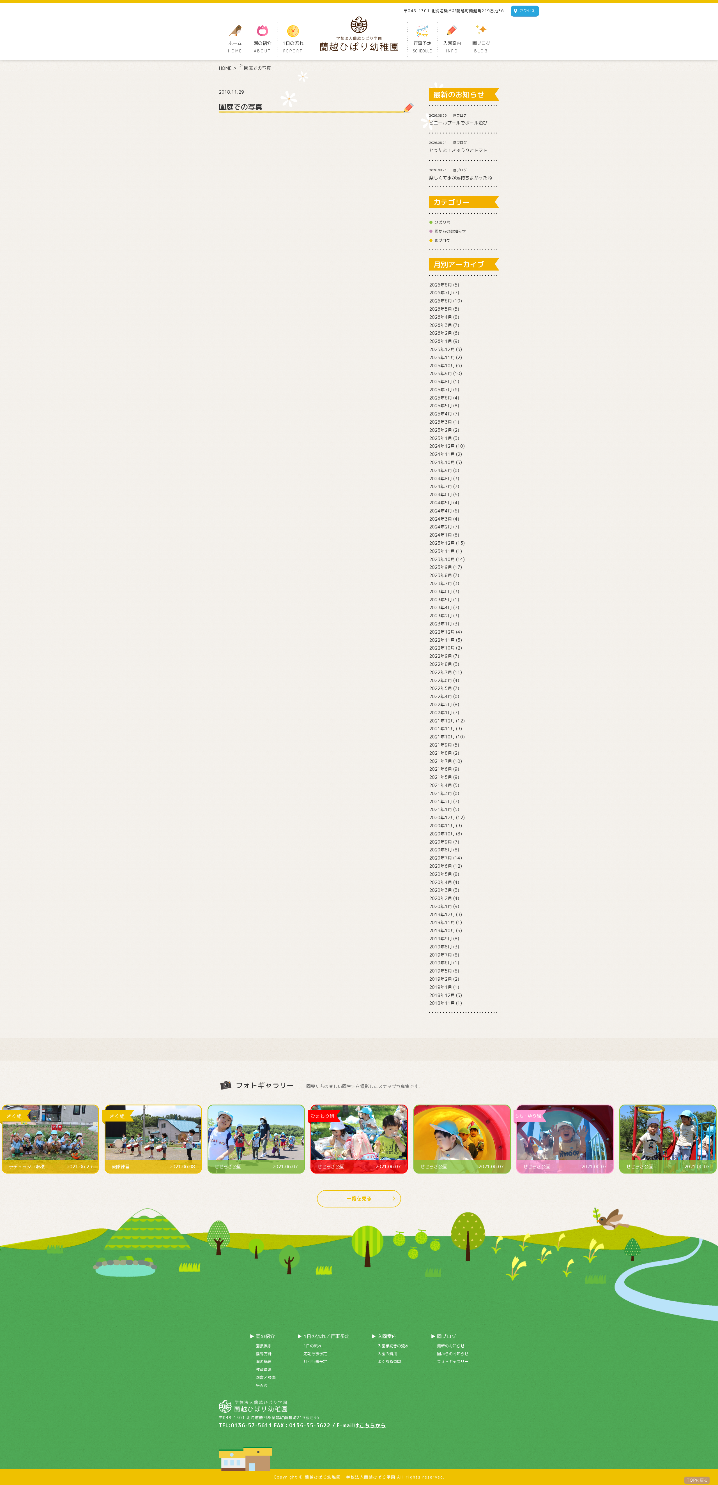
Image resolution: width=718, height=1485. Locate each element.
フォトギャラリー (452, 1361)
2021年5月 (440, 777)
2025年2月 (440, 430)
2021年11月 (442, 729)
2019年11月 (442, 922)
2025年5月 (440, 406)
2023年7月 (440, 583)
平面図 (262, 1385)
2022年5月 (440, 688)
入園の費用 (387, 1353)
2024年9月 (440, 470)
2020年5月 (440, 874)
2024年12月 (442, 446)
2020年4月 (440, 882)
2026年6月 (440, 301)
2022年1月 (440, 713)
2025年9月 (440, 373)
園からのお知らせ (450, 231)
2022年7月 (440, 672)
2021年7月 (440, 761)
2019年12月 (442, 914)
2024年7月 (440, 486)
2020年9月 (440, 842)
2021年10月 (442, 737)
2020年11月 (442, 826)
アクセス (527, 10)
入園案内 (452, 47)
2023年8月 (440, 575)
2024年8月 (440, 478)
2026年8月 (440, 285)
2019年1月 (440, 987)
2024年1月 (440, 535)
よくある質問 (389, 1361)
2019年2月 (440, 979)
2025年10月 (442, 365)
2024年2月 (440, 527)
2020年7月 (440, 858)
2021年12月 (442, 721)
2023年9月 (440, 567)
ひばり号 (442, 222)
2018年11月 (442, 1003)
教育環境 (263, 1369)
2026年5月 (440, 309)
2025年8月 (440, 381)
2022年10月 (442, 648)
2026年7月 (440, 293)
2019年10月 (442, 930)
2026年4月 (440, 317)
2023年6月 (440, 591)
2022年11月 (442, 640)
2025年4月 (440, 414)
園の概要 (263, 1361)
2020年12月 (442, 817)
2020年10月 (442, 834)
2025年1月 (440, 438)
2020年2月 (440, 898)
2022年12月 (442, 632)
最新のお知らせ (450, 1345)
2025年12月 (442, 349)
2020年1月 (440, 906)
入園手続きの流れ (393, 1345)
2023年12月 (442, 543)
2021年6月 (440, 769)
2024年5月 (440, 503)
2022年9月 (440, 656)
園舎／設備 (265, 1377)
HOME (225, 68)
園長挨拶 (263, 1345)
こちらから (372, 1425)
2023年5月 (440, 600)
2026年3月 (440, 325)
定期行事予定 (315, 1353)
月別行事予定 (315, 1361)
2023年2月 (440, 616)
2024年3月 (440, 519)
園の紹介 (262, 47)
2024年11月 (442, 454)
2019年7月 (440, 955)
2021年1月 (440, 809)
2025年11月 (442, 357)
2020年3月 (440, 890)
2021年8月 (440, 753)
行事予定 (422, 47)
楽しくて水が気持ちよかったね (460, 178)
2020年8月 (440, 850)
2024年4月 (440, 511)
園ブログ (481, 47)
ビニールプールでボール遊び (458, 123)
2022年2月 (440, 704)
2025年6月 (440, 398)
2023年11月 (442, 551)
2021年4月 (440, 785)
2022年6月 (440, 680)
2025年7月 (440, 390)
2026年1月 (440, 341)
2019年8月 (440, 947)
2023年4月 (440, 607)
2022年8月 (440, 664)
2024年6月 (440, 494)
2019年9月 (440, 939)
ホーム (235, 47)
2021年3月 (440, 793)
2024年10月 (442, 462)
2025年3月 (440, 422)
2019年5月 (440, 971)
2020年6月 (440, 866)
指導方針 (263, 1353)
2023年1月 (440, 624)
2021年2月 (440, 801)
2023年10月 (442, 559)
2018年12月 (442, 995)
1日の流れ (293, 47)
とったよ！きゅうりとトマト (458, 150)
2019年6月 (440, 963)
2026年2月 (440, 333)
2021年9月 (440, 745)
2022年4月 (440, 696)
